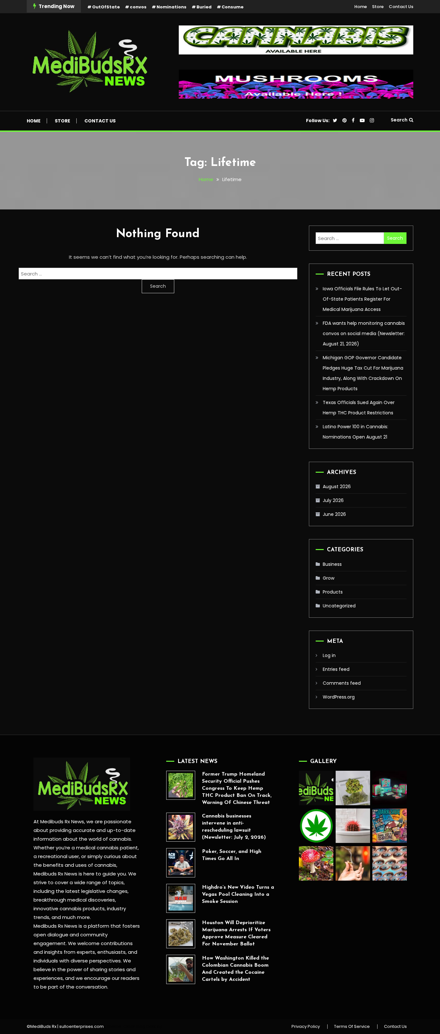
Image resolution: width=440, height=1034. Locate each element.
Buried (204, 7)
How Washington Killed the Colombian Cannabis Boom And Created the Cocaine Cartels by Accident (235, 969)
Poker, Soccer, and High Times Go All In (231, 855)
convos (138, 7)
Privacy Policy (306, 1026)
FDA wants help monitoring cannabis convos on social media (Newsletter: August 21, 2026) (364, 333)
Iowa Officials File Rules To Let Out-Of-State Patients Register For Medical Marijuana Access (362, 299)
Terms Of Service (352, 1026)
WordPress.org (339, 697)
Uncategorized (339, 606)
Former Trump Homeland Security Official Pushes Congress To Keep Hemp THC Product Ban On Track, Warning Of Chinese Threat (237, 788)
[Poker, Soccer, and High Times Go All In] (180, 862)
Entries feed (336, 669)
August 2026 (337, 486)
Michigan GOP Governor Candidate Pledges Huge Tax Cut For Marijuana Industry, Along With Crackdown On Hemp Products (363, 373)
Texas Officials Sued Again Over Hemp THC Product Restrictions (359, 407)
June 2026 (334, 514)
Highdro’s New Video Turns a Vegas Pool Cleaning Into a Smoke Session (238, 894)
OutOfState (106, 7)
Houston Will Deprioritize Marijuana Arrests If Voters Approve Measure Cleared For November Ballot (236, 933)
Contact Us (401, 7)
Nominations (172, 7)
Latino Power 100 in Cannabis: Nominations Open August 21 (355, 431)
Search (399, 120)
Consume (233, 7)
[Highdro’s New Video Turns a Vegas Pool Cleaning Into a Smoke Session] (180, 898)
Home (360, 7)
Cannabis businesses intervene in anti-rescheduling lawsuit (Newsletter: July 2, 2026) (234, 827)
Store (378, 7)
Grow (328, 578)
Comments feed (342, 683)
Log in (329, 655)
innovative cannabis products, (69, 908)
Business (332, 564)
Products (333, 592)
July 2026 (333, 500)
